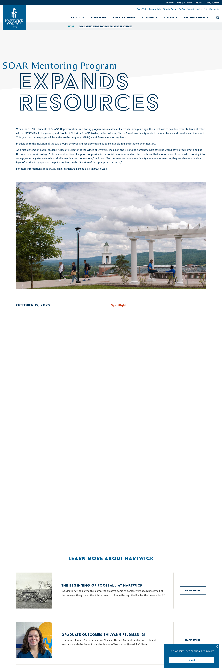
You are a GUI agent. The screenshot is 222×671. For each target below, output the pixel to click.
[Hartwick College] (14, 17)
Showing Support (197, 17)
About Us (77, 17)
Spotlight (119, 305)
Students (170, 2)
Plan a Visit (142, 9)
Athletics (170, 17)
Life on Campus (124, 17)
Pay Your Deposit (186, 9)
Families (198, 2)
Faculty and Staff (212, 2)
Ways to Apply (169, 9)
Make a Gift (201, 9)
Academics (149, 17)
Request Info (155, 9)
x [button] (217, 646)
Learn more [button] (207, 651)
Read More (193, 590)
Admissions (98, 17)
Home (71, 26)
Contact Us (214, 9)
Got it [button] (192, 660)
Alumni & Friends (184, 2)
